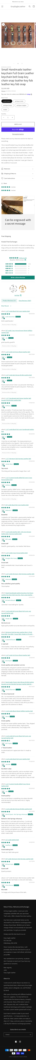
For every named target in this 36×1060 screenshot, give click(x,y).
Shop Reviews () (25, 300)
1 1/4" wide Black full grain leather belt (17, 311)
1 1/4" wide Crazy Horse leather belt (16, 553)
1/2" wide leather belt (12, 840)
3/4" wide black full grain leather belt (17, 505)
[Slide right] (22, 63)
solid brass (6, 101)
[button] (2, 6)
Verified (16, 295)
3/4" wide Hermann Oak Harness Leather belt (19, 859)
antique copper (21, 105)
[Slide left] (14, 63)
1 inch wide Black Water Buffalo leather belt (19, 711)
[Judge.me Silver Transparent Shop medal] (13, 288)
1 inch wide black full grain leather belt (17, 759)
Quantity (3, 114)
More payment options (18, 134)
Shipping (3, 91)
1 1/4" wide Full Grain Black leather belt (17, 352)
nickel (5, 109)
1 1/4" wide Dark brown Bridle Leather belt (18, 375)
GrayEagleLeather (15, 1056)
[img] (18, 258)
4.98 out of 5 (23, 258)
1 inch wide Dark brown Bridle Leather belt (18, 809)
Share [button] (5, 183)
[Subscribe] (30, 1034)
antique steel (19, 101)
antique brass (7, 105)
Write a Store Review (18, 277)
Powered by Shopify (23, 1056)
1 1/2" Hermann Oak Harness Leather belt (18, 458)
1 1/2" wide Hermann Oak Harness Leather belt (19, 574)
